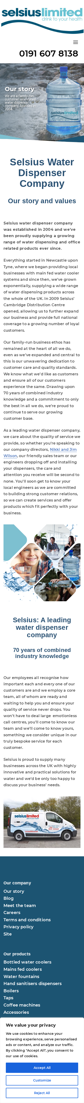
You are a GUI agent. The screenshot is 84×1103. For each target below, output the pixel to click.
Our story (14, 891)
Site (8, 934)
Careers (12, 912)
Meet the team (20, 905)
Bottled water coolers (27, 962)
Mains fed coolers (23, 969)
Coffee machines (22, 1005)
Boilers (11, 990)
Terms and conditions (27, 919)
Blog (9, 898)
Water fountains (21, 976)
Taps (9, 997)
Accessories (16, 1012)
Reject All (42, 1093)
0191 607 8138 (48, 53)
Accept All (42, 1068)
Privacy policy (18, 926)
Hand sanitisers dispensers (33, 983)
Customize (42, 1080)
